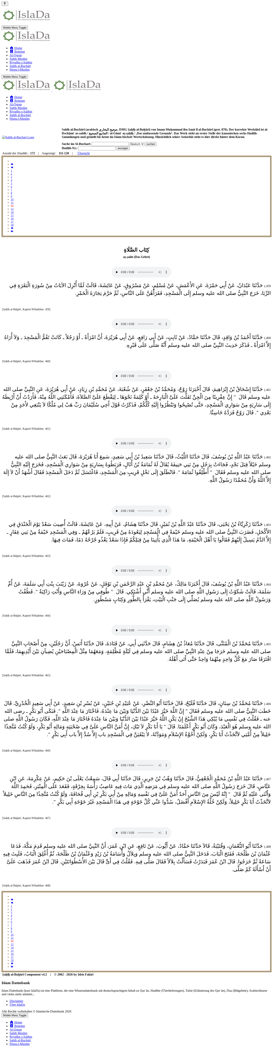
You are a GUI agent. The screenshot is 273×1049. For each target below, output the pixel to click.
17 (12, 221)
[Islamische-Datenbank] (27, 41)
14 (12, 212)
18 (12, 224)
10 (12, 199)
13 (12, 208)
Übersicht (84, 153)
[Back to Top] (5, 4)
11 (12, 202)
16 (12, 218)
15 (12, 215)
